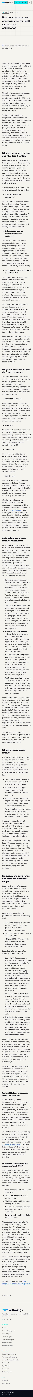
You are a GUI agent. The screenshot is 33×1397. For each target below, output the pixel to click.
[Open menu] (30, 2)
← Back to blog (7, 1295)
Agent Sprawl (6, 1366)
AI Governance (6, 1372)
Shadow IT (5, 1369)
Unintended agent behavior (10, 1360)
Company (5, 1380)
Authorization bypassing (9, 1357)
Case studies (6, 1383)
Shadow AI (5, 1363)
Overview (5, 1328)
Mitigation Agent (7, 1342)
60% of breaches (16, 510)
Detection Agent (7, 1337)
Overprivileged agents (9, 1354)
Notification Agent (7, 1345)
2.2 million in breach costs (11, 1144)
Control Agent (6, 1334)
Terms (11, 1394)
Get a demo (20, 2)
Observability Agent (8, 1331)
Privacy (4, 1394)
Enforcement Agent (8, 1339)
